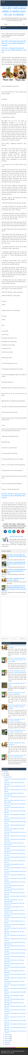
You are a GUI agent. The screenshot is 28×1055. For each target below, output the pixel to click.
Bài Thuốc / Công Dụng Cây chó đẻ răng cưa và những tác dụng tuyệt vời (17, 706)
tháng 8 (7, 1040)
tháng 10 (7, 1036)
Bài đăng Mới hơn (5, 638)
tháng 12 (7, 777)
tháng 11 (7, 1034)
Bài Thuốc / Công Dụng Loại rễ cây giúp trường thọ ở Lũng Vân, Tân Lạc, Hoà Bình (17, 660)
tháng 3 (7, 1044)
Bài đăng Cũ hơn (23, 638)
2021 (4, 775)
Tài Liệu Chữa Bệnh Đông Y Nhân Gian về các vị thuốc (14, 11)
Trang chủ (14, 638)
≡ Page (3, 1)
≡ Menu (3, 27)
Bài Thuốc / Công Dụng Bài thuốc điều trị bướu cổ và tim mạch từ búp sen (16, 556)
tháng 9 (7, 1038)
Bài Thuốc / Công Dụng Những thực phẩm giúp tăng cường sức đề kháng (16, 571)
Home (3, 33)
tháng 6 (7, 1042)
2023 (4, 771)
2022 (4, 773)
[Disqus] (14, 616)
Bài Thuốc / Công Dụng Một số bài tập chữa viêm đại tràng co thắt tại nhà (16, 564)
